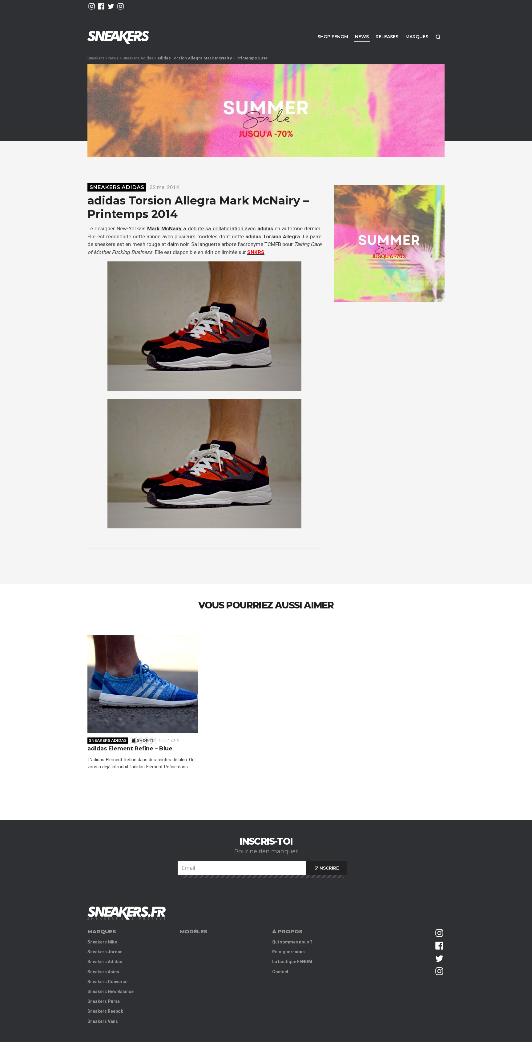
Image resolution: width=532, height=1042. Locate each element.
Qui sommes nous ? (292, 941)
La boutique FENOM (292, 961)
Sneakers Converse (107, 981)
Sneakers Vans (102, 1021)
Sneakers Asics (103, 971)
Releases (387, 36)
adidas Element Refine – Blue (129, 748)
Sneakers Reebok (105, 1011)
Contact (280, 971)
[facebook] (101, 6)
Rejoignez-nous (288, 951)
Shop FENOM (332, 36)
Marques (416, 36)
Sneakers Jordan (105, 951)
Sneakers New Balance (110, 991)
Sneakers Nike (102, 941)
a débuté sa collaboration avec (210, 228)
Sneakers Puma (103, 1001)
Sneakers (95, 57)
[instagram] (91, 6)
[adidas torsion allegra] (204, 326)
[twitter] (111, 6)
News (362, 36)
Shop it (145, 740)
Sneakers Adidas (138, 57)
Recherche (438, 36)
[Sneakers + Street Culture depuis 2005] (126, 913)
